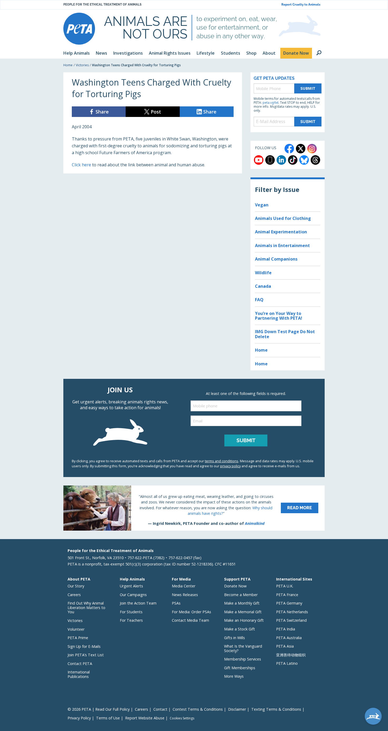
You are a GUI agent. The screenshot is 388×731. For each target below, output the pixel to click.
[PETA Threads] (315, 160)
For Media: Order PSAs (191, 611)
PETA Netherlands (292, 611)
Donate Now (235, 585)
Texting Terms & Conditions (276, 709)
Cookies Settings (182, 718)
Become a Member (241, 594)
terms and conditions (221, 461)
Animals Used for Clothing (283, 218)
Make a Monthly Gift (241, 603)
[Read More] (194, 507)
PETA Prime (78, 637)
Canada (263, 286)
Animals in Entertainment (282, 245)
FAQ (259, 300)
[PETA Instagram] (312, 148)
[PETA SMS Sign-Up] (270, 160)
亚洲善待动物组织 (291, 654)
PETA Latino (287, 663)
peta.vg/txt (270, 102)
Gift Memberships (239, 667)
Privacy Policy (79, 717)
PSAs (176, 603)
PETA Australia (289, 637)
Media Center (183, 585)
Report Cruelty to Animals (300, 4)
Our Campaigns (133, 594)
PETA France (287, 594)
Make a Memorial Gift (243, 611)
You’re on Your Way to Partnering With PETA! (278, 315)
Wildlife (263, 273)
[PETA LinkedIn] (281, 160)
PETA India (285, 628)
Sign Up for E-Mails (84, 646)
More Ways (234, 676)
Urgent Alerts (131, 585)
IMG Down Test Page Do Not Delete (285, 334)
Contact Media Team (190, 620)
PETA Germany (289, 603)
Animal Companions (276, 259)
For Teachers (131, 620)
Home (68, 65)
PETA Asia (285, 646)
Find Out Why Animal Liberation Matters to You (86, 607)
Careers (74, 594)
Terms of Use (108, 717)
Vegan (261, 205)
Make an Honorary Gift (244, 620)
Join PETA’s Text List (86, 654)
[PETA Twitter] (300, 148)
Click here (81, 165)
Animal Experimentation (281, 232)
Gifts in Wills (234, 637)
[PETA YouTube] (258, 160)
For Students (131, 611)
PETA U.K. (284, 585)
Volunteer (76, 629)
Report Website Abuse (144, 717)
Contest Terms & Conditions (198, 709)
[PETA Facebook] (289, 148)
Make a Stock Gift (239, 628)
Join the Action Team (138, 603)
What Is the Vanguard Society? (243, 648)
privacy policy (230, 466)
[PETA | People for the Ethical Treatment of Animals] (79, 29)
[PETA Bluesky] (304, 160)
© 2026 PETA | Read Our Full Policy (99, 709)
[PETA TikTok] (292, 160)
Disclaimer (237, 709)
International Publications (79, 674)
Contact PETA (80, 663)
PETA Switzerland (291, 620)
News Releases (185, 594)
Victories (82, 65)
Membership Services (242, 659)
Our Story (76, 585)
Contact (160, 709)
